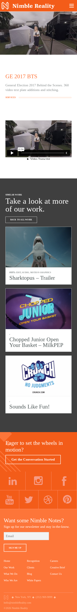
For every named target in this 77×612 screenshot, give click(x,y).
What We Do (10, 573)
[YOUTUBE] (9, 499)
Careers (54, 561)
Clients (30, 567)
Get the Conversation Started (33, 459)
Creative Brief (57, 567)
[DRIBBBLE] (48, 499)
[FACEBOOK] (64, 481)
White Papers (34, 580)
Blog (29, 573)
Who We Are (10, 580)
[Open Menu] (72, 5)
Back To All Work (21, 219)
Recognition (33, 561)
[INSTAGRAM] (38, 481)
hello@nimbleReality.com (17, 602)
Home (7, 561)
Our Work (9, 567)
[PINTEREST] (67, 499)
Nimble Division (28, 6)
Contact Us (56, 573)
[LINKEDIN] (13, 481)
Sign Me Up (15, 548)
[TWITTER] (28, 499)
